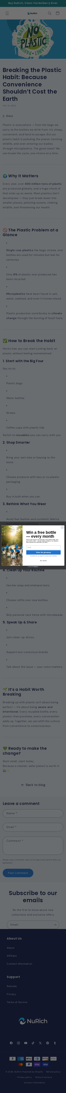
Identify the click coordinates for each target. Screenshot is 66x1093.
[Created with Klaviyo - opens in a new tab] (33, 567)
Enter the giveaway (43, 552)
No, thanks (43, 560)
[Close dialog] (62, 527)
